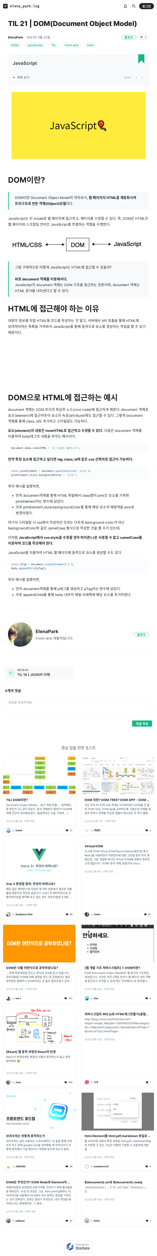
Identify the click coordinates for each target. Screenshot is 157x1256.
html (90, 45)
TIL (54, 45)
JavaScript (35, 45)
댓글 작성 (142, 724)
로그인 (146, 6)
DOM (14, 45)
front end (71, 45)
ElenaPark (15, 37)
